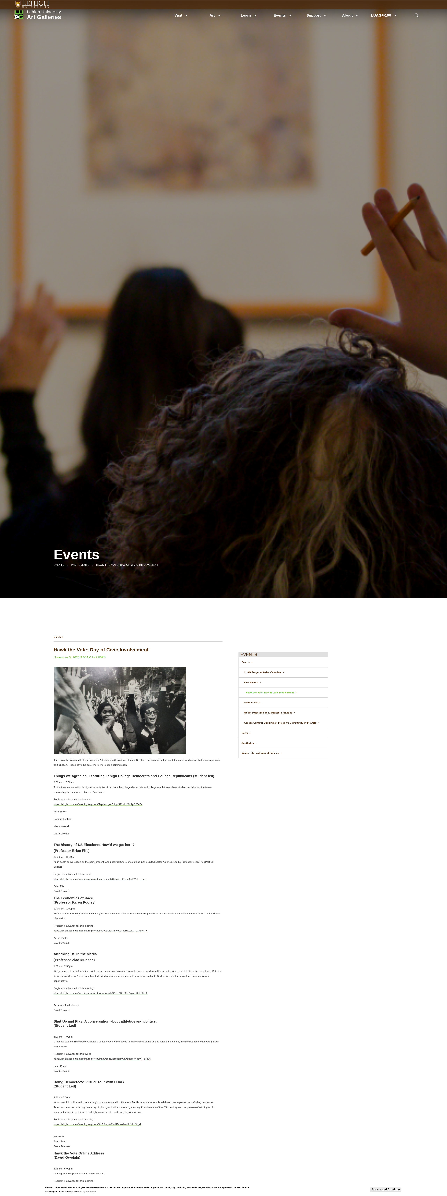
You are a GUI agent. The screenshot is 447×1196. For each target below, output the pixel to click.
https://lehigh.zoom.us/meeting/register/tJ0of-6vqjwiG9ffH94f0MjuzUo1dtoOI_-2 (97, 1124)
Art (212, 15)
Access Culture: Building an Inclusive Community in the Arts (280, 722)
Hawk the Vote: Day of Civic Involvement (127, 564)
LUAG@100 (381, 15)
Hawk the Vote (67, 760)
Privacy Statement (86, 1191)
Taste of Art (251, 702)
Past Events (80, 564)
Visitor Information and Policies (260, 753)
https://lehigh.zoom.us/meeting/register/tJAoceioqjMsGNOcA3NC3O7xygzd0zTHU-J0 (101, 993)
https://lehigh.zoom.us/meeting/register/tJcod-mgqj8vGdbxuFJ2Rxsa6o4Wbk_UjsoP (100, 879)
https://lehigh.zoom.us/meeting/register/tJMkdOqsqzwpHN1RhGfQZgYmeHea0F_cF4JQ (102, 1058)
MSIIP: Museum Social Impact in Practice (268, 712)
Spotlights (247, 743)
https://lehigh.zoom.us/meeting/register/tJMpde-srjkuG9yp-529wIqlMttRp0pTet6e (98, 804)
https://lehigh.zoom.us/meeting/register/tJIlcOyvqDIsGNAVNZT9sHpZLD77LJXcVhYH (101, 930)
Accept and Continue (386, 1189)
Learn (246, 15)
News (244, 732)
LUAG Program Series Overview (262, 672)
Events (280, 15)
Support (313, 15)
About (347, 15)
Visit (178, 15)
